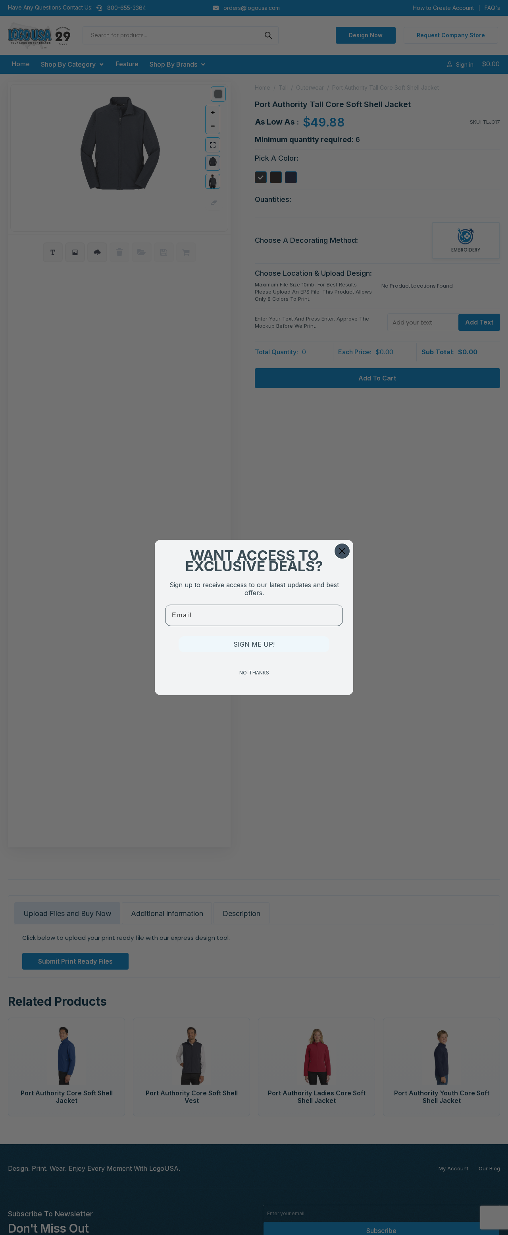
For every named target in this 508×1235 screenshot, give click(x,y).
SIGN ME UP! (254, 644)
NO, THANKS (254, 673)
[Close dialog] (342, 551)
